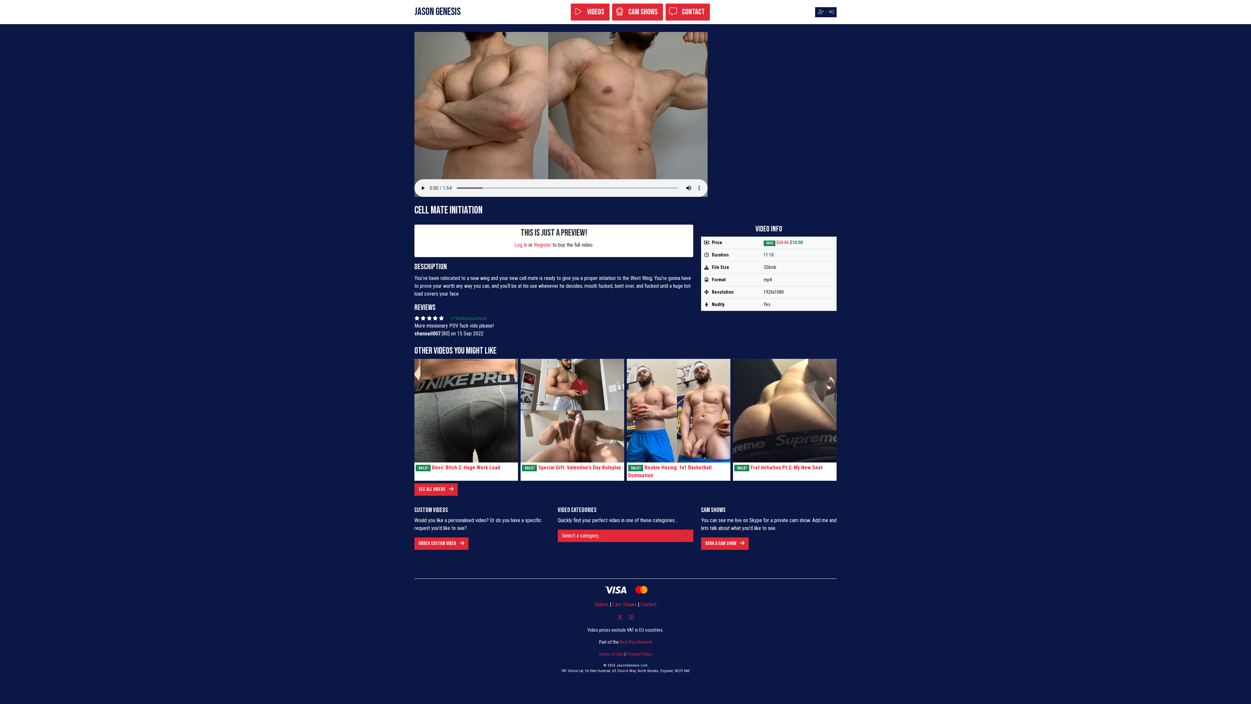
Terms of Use (611, 654)
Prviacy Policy (639, 654)
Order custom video (438, 543)
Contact (693, 12)
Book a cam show (721, 543)
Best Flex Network (636, 642)
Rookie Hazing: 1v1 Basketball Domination (670, 471)
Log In (520, 245)
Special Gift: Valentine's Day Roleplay (579, 467)
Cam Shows (642, 12)
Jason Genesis (437, 12)
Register (542, 245)
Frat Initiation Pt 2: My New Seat (787, 467)
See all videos (432, 489)
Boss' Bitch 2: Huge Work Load (466, 467)
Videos (595, 12)
